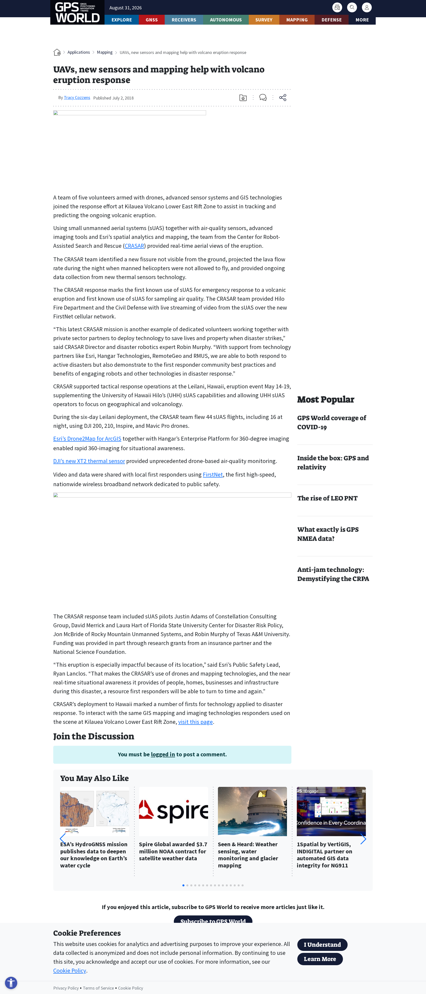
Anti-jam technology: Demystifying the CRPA (333, 574)
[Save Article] (243, 98)
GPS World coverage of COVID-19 (331, 422)
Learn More (320, 959)
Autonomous (226, 20)
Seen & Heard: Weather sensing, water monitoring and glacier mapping (248, 855)
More (362, 20)
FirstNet (213, 474)
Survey (263, 20)
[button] (363, 838)
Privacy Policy (66, 988)
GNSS (152, 20)
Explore (121, 20)
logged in (163, 754)
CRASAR (134, 245)
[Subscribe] (337, 7)
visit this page (195, 722)
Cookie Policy (69, 970)
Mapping (297, 20)
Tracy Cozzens (77, 97)
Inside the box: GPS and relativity (333, 462)
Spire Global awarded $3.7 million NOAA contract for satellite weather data (173, 851)
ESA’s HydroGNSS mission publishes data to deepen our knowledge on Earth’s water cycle (93, 855)
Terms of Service (98, 988)
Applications (79, 52)
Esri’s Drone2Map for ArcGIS (87, 438)
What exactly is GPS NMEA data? (328, 534)
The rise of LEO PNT (327, 498)
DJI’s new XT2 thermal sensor (89, 461)
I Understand (322, 945)
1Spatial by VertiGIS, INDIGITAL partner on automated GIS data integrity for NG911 (324, 855)
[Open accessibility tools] (11, 983)
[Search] (352, 7)
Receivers (184, 20)
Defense (331, 20)
